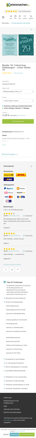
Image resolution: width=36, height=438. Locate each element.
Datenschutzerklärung (12, 412)
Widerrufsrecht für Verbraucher (11, 402)
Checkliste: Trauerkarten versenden (17, 388)
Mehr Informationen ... (20, 431)
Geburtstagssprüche (12, 306)
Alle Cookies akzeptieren (27, 434)
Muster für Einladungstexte (14, 302)
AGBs (5, 406)
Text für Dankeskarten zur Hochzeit (16, 367)
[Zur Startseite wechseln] (18, 5)
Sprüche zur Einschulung (14, 349)
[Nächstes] (34, 45)
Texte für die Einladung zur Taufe (16, 345)
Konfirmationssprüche (13, 337)
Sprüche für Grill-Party (13, 353)
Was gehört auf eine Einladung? (16, 298)
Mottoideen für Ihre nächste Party (16, 377)
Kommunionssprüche (13, 341)
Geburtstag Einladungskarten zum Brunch (22, 215)
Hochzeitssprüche (11, 323)
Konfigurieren (14, 434)
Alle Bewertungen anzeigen (12, 264)
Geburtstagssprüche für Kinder (15, 310)
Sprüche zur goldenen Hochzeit (16, 331)
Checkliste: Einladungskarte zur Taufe (17, 385)
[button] (4, 145)
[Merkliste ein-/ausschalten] (31, 30)
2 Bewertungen (18, 73)
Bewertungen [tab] (9, 154)
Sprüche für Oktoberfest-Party (15, 313)
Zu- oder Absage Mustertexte (15, 363)
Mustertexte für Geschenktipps (15, 359)
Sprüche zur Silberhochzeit (14, 327)
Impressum (8, 398)
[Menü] (3, 17)
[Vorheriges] (1, 45)
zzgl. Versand (21, 115)
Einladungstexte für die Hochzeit (16, 320)
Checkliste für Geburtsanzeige (15, 381)
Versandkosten (8, 420)
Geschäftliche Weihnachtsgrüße (15, 371)
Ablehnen (6, 434)
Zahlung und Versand (12, 409)
